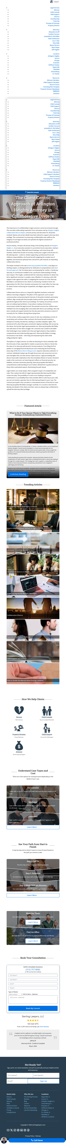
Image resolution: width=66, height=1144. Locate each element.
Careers (26, 1103)
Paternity (56, 21)
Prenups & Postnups (52, 23)
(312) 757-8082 (33, 969)
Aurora (57, 58)
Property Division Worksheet (49, 89)
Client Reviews (44, 1027)
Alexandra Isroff (54, 32)
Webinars (56, 91)
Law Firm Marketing (30, 1110)
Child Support (54, 14)
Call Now (37, 1140)
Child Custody (54, 12)
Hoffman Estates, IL (47, 1108)
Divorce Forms (54, 85)
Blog (25, 1101)
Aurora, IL (44, 1099)
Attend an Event (12, 1106)
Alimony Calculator (53, 80)
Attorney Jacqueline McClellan (38, 265)
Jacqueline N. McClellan (51, 36)
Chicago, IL (44, 1110)
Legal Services (54, 8)
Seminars (56, 93)
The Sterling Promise (31, 1097)
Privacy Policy (29, 1136)
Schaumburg (55, 72)
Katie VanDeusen (53, 38)
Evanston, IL (45, 1106)
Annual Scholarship (30, 1108)
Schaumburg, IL (46, 1103)
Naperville (56, 67)
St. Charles (56, 74)
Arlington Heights (53, 56)
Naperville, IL (45, 1097)
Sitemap (38, 1136)
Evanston (56, 63)
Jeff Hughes (55, 50)
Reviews (26, 1099)
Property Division (53, 25)
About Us (27, 1106)
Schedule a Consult (13, 1108)
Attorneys (56, 30)
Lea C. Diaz (55, 41)
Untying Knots (11, 1112)
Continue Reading (18, 474)
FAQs (8, 1103)
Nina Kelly (56, 43)
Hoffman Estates (53, 65)
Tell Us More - (30, 994)
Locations (56, 54)
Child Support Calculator (51, 82)
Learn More (32, 827)
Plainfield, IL (45, 1115)
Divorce (56, 17)
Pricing (9, 1110)
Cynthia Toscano (54, 34)
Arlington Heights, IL (48, 1101)
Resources (56, 78)
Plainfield (56, 69)
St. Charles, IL (45, 1112)
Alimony (56, 10)
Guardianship (55, 19)
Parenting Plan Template (51, 87)
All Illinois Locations (47, 1117)
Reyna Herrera (54, 45)
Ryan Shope (55, 47)
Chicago (56, 60)
